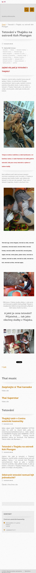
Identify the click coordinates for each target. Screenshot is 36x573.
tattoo (12, 50)
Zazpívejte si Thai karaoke (17, 387)
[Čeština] (2, 1)
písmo (15, 63)
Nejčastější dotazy (9, 48)
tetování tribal (7, 57)
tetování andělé (7, 59)
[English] (4, 1)
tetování (5, 50)
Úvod (4, 25)
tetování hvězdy (19, 57)
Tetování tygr (18, 52)
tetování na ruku (19, 53)
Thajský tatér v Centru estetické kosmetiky (13, 420)
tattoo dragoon (7, 53)
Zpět (4, 367)
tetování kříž (19, 59)
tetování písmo (7, 61)
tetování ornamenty (9, 55)
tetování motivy (21, 50)
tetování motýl (21, 55)
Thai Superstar (10, 397)
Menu (32, 9)
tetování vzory (7, 52)
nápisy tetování (19, 61)
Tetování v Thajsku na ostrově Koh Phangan (17, 448)
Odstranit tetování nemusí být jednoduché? (18, 476)
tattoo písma (7, 63)
